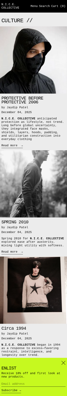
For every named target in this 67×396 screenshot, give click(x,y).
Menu (34, 6)
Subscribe (9, 390)
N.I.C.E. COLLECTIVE (10, 6)
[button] (44, 6)
